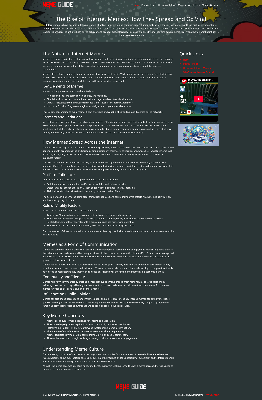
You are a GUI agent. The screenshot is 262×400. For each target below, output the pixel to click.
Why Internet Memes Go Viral (203, 5)
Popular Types (148, 5)
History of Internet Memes (172, 5)
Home (136, 5)
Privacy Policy (212, 394)
